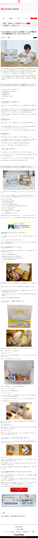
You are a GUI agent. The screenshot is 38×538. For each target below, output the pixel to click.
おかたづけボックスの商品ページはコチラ (19, 490)
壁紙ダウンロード (15, 25)
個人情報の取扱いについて (26, 531)
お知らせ (11, 18)
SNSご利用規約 (18, 531)
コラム (28, 23)
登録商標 (33, 531)
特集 (34, 18)
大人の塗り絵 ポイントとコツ (20, 23)
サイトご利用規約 (11, 531)
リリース (18, 18)
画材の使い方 (10, 23)
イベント (25, 18)
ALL (4, 18)
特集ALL (5, 23)
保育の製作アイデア (7, 25)
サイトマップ (5, 531)
